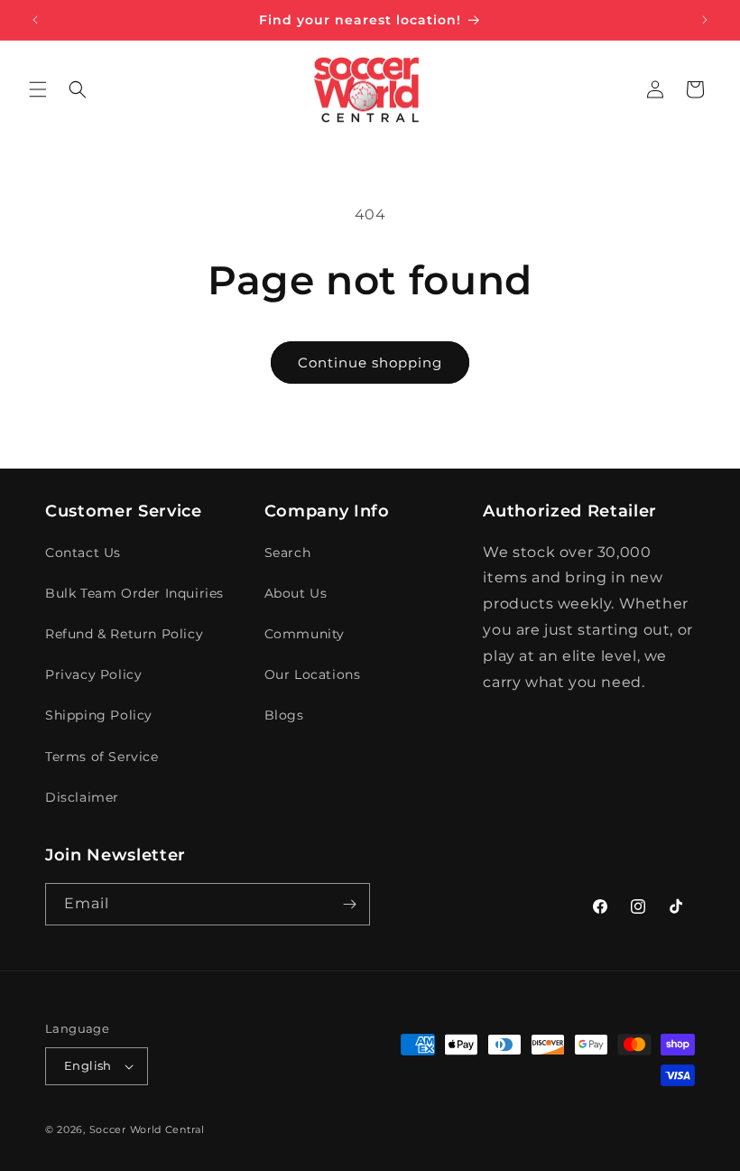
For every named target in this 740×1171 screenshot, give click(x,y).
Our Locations (312, 674)
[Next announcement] (705, 20)
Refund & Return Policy (124, 634)
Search (287, 552)
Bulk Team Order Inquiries (134, 593)
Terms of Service (102, 756)
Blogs (284, 715)
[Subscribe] (349, 904)
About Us (296, 593)
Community (304, 634)
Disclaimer (82, 797)
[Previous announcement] (35, 20)
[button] (38, 89)
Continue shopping (370, 362)
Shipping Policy (99, 715)
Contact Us (83, 552)
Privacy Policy (93, 674)
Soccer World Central (147, 1129)
